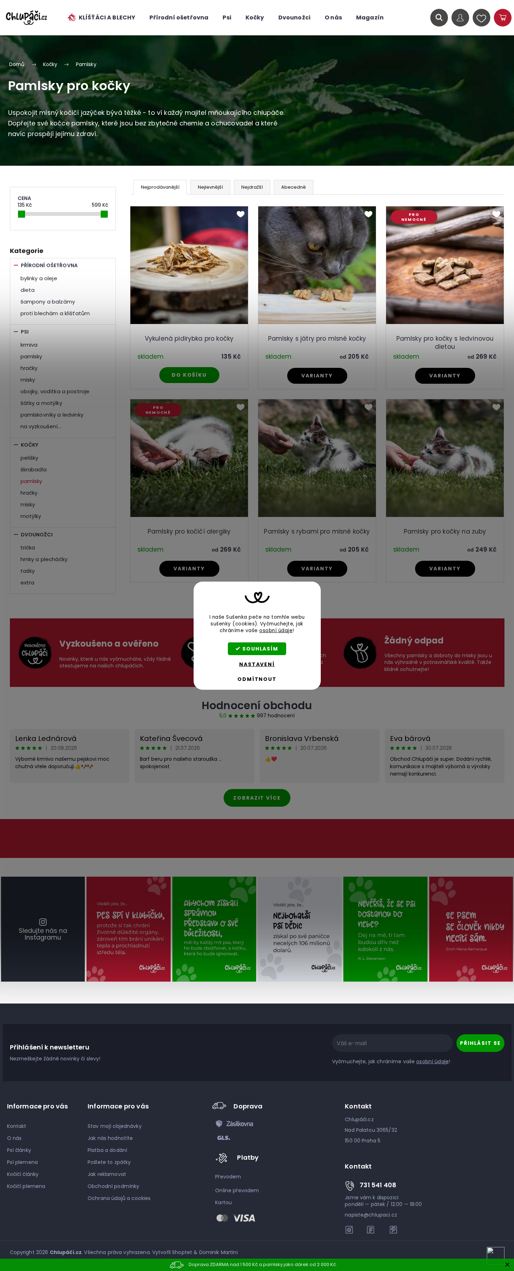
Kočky (30, 444)
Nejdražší (252, 187)
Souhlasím (260, 648)
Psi (25, 331)
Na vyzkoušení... (40, 426)
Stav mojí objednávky (115, 1126)
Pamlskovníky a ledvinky (51, 414)
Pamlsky (31, 356)
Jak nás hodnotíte (110, 1138)
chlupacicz (349, 1230)
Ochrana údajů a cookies (119, 1198)
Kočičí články (23, 1174)
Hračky (29, 368)
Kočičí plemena (26, 1186)
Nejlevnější (210, 187)
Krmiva (29, 344)
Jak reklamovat (107, 1174)
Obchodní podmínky (113, 1186)
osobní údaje (276, 630)
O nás (14, 1138)
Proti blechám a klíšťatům (55, 313)
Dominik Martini (218, 1252)
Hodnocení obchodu (257, 705)
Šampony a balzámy (47, 301)
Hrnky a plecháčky (44, 559)
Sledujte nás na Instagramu (43, 934)
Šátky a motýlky (41, 403)
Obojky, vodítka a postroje (55, 391)
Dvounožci (37, 534)
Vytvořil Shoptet (172, 1252)
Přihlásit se (480, 1043)
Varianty (316, 375)
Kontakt (16, 1126)
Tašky (27, 571)
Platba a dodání (107, 1150)
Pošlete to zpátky (109, 1162)
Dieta (27, 290)
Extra (27, 582)
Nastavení (257, 664)
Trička (27, 547)
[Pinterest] (393, 1230)
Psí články (19, 1150)
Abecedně (293, 187)
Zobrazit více (257, 797)
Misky (27, 379)
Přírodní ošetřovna (49, 265)
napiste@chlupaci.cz (371, 1214)
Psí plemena (22, 1162)
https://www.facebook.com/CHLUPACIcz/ (371, 1230)
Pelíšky (29, 457)
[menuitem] (101, 18)
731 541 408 (378, 1185)
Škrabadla (33, 469)
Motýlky (30, 516)
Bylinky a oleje (38, 278)
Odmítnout (257, 679)
